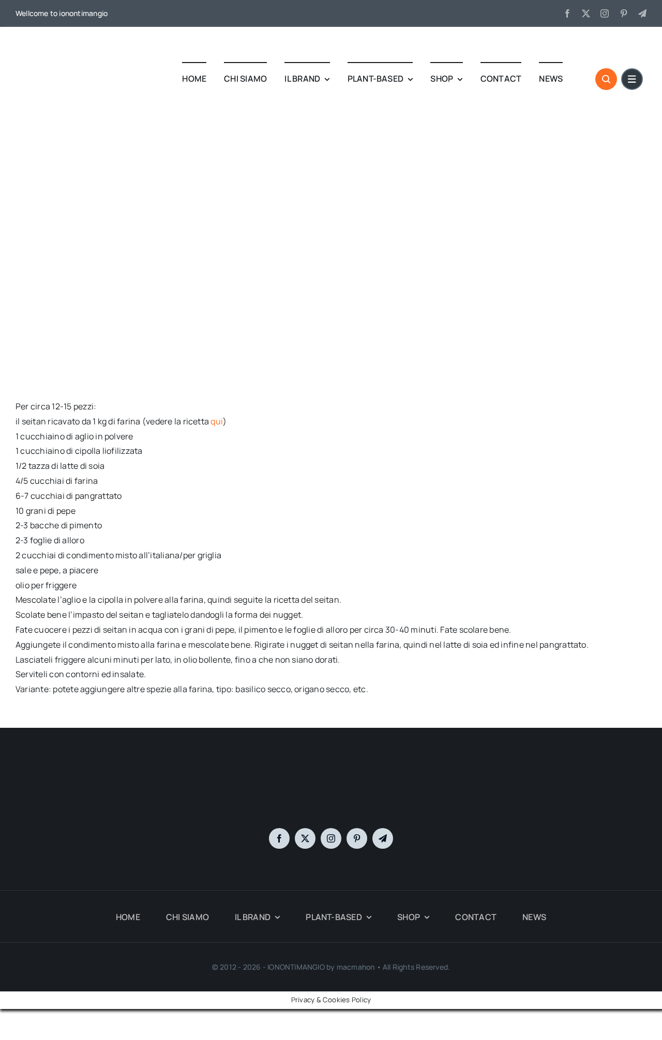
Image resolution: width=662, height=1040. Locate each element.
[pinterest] (624, 13)
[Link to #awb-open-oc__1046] (606, 79)
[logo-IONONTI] (331, 773)
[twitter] (586, 13)
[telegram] (642, 13)
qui (216, 421)
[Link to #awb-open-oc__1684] (632, 79)
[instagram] (604, 13)
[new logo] (54, 44)
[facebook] (567, 13)
